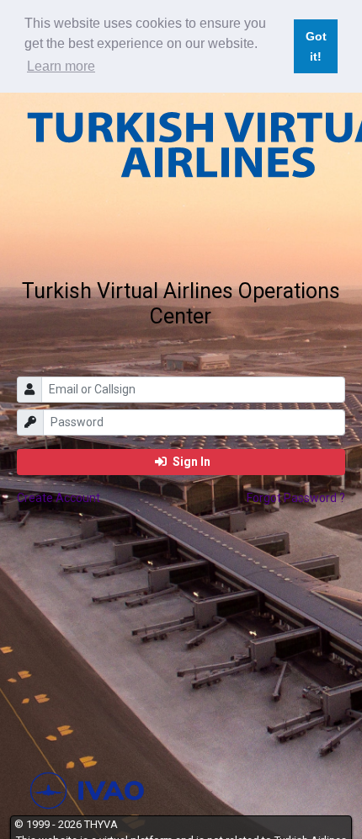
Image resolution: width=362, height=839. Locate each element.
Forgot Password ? (296, 498)
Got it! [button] (316, 46)
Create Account (58, 498)
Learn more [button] (61, 66)
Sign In (190, 461)
